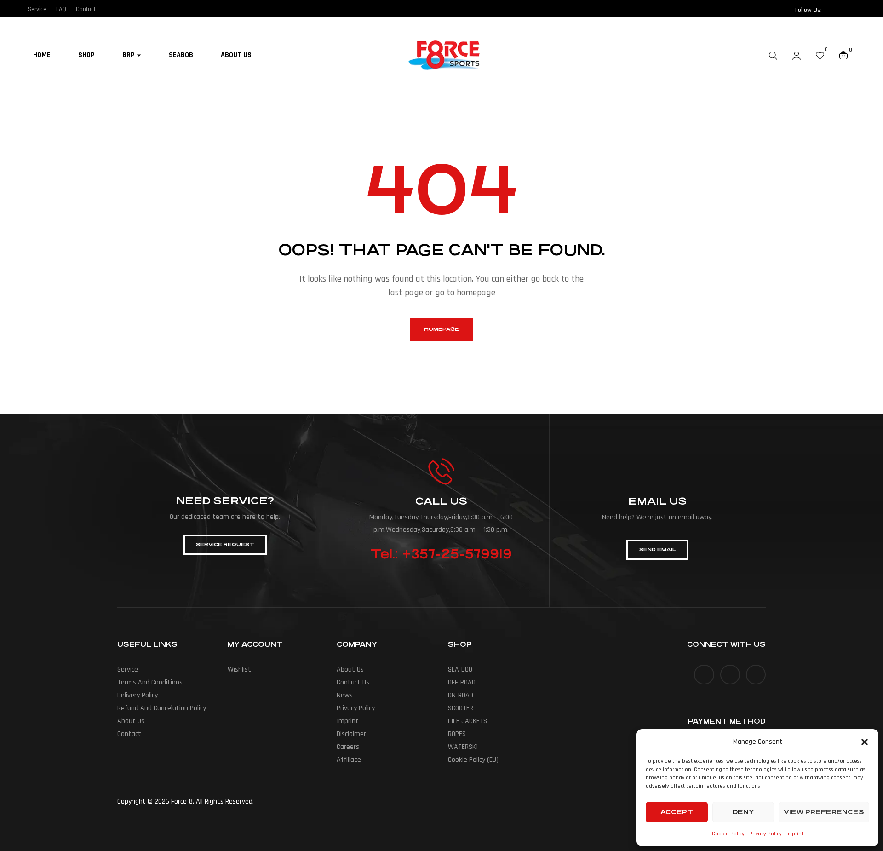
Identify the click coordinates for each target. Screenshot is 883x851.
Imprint (794, 833)
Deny (743, 812)
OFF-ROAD (462, 682)
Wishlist (239, 669)
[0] (820, 55)
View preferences (824, 812)
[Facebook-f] (831, 10)
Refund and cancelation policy (161, 708)
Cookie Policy (728, 833)
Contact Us (353, 682)
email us (657, 501)
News (345, 695)
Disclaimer (351, 734)
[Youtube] (756, 674)
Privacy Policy (765, 833)
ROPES (457, 734)
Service (127, 669)
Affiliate (349, 760)
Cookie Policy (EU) (473, 760)
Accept (676, 812)
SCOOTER (460, 708)
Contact (129, 734)
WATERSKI (463, 747)
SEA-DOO (460, 669)
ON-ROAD (460, 695)
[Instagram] (849, 10)
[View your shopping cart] (843, 55)
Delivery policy (137, 695)
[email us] (657, 471)
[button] (864, 742)
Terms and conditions (150, 682)
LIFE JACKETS (467, 721)
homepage (441, 329)
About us (130, 721)
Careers (348, 747)
